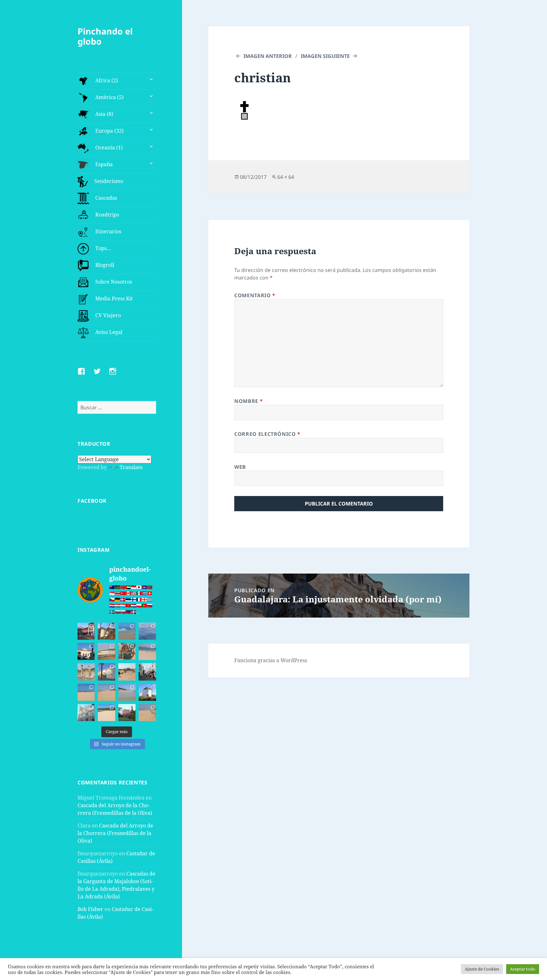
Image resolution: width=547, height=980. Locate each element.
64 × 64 (285, 176)
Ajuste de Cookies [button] (482, 969)
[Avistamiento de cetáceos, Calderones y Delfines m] (147, 631)
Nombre (248, 401)
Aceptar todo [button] (522, 969)
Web (240, 466)
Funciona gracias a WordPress (270, 660)
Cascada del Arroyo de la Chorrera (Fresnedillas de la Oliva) (115, 833)
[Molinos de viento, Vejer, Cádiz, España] (147, 692)
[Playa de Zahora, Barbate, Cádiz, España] (126, 671)
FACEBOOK (92, 500)
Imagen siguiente (325, 56)
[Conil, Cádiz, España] (106, 671)
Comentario (254, 295)
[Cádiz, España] (86, 712)
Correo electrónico (267, 433)
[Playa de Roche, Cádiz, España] (126, 692)
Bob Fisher (90, 909)
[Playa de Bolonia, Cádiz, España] (147, 651)
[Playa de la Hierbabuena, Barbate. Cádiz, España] (106, 712)
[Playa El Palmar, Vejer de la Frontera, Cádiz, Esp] (147, 712)
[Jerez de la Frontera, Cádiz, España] (106, 631)
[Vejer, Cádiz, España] (147, 671)
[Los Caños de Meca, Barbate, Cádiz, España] (126, 651)
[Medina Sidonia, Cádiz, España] (126, 712)
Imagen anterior (267, 56)
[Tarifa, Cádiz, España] (86, 651)
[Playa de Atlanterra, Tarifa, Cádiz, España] (126, 631)
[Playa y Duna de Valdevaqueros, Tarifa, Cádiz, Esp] (106, 651)
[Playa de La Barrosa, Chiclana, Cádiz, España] (86, 692)
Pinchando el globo (105, 36)
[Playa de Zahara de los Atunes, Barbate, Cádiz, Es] (106, 692)
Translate (131, 467)
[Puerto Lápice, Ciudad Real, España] (86, 631)
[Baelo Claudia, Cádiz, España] (86, 671)
